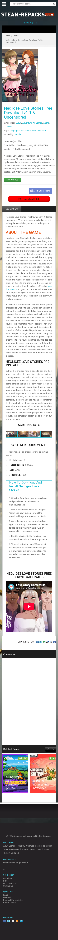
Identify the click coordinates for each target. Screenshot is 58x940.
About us (7, 878)
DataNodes (12, 180)
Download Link (31, 199)
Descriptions (12, 209)
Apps (46, 849)
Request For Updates (13, 900)
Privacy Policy (9, 883)
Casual (9, 126)
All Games (37, 123)
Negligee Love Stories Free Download (28, 130)
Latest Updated (11, 853)
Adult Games (9, 846)
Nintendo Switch (44, 846)
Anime (46, 123)
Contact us (8, 886)
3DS (39, 849)
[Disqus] (29, 704)
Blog (5, 881)
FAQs (5, 895)
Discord (7, 897)
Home (7, 36)
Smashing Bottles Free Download (41, 785)
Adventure (27, 123)
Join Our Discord (42, 191)
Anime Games (28, 849)
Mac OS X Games (26, 846)
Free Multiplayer (11, 849)
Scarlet (18, 134)
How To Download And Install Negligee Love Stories (25, 486)
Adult (16, 36)
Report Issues (9, 902)
